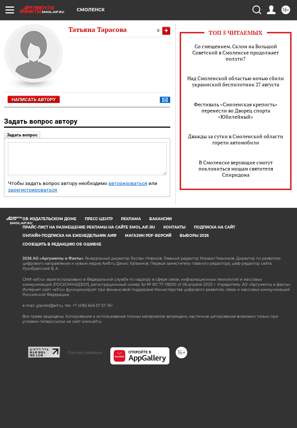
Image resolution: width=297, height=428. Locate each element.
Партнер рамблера (85, 352)
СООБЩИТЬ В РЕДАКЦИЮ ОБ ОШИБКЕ (61, 244)
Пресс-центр (99, 219)
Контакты (174, 227)
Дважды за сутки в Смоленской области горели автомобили (235, 139)
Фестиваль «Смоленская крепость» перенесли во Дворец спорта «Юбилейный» (235, 110)
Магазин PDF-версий (148, 235)
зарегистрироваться (32, 190)
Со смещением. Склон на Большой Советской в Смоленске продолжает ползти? (235, 52)
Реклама (131, 219)
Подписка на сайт (214, 227)
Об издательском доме (49, 219)
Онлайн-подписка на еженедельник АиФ (69, 235)
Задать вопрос (22, 134)
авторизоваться (127, 183)
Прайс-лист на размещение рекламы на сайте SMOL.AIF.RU (88, 227)
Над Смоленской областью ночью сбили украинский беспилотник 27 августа (235, 81)
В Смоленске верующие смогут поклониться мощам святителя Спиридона (235, 168)
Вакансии (160, 219)
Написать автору (34, 99)
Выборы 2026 (194, 235)
